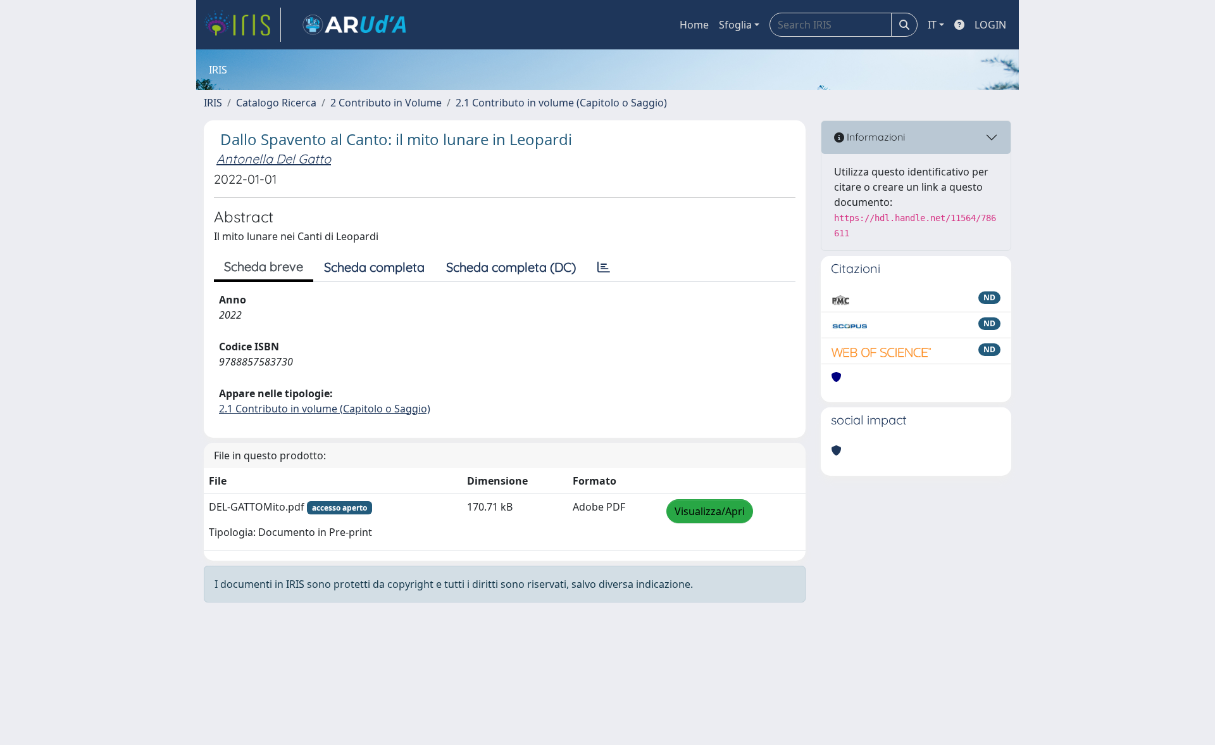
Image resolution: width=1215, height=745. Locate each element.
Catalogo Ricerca (276, 103)
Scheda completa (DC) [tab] (511, 267)
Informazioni (874, 137)
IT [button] (932, 25)
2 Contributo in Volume (386, 103)
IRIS (213, 103)
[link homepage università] (354, 25)
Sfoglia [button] (735, 25)
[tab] (604, 267)
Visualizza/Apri (710, 511)
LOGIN (990, 25)
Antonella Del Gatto (273, 159)
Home (694, 25)
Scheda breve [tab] (263, 266)
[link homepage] (242, 25)
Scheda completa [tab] (374, 267)
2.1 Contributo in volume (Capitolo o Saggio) (561, 103)
